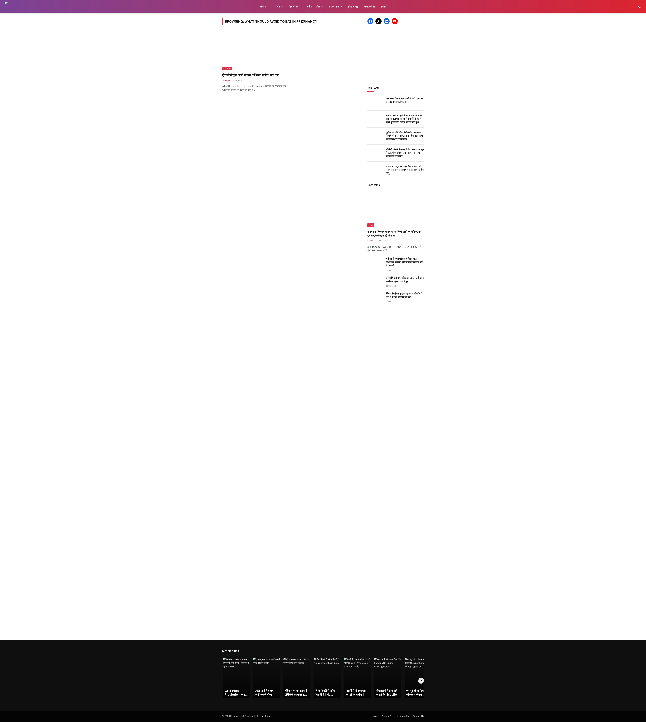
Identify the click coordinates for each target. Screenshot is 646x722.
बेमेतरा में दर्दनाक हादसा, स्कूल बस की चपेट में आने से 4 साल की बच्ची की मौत (404, 295)
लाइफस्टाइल (333, 6)
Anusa (228, 80)
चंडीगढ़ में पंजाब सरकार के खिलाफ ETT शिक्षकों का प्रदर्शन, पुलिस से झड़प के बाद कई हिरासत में (404, 262)
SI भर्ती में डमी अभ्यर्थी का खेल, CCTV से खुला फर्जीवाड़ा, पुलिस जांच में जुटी (405, 279)
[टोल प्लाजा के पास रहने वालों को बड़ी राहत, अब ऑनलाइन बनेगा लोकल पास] (375, 102)
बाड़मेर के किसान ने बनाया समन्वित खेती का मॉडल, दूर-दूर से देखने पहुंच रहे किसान (394, 233)
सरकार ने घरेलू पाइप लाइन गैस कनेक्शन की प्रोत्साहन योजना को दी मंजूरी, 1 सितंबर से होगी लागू (405, 169)
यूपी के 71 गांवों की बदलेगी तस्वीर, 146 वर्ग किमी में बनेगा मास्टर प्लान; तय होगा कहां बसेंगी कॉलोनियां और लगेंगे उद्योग (404, 135)
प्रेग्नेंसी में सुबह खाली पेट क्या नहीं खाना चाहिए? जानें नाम (250, 75)
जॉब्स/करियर (369, 6)
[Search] (639, 7)
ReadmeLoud (264, 716)
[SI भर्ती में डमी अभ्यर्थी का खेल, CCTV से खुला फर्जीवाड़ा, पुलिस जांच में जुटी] (375, 281)
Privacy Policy (389, 716)
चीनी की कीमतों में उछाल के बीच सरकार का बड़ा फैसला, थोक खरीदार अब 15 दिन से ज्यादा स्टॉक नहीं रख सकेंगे (405, 152)
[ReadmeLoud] (10, 6)
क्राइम (383, 6)
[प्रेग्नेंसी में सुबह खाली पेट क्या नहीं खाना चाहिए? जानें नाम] (255, 50)
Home (375, 716)
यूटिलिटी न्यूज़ (353, 6)
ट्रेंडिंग (277, 6)
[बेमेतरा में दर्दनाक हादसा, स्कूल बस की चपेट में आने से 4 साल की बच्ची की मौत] (375, 297)
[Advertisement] (395, 55)
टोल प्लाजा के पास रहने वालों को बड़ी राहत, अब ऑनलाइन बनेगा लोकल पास (404, 100)
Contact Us (418, 716)
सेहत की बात (294, 6)
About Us (404, 716)
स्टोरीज (263, 6)
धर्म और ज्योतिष (313, 6)
